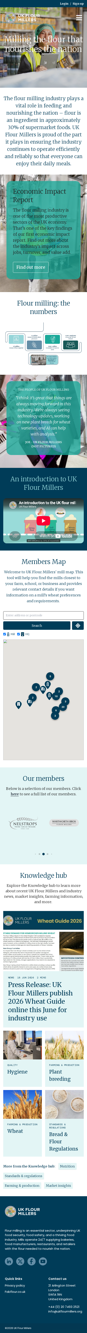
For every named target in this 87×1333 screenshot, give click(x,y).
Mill (13, 634)
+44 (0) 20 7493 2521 (64, 1307)
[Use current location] (78, 625)
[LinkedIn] (9, 1261)
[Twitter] (20, 1261)
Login (64, 3)
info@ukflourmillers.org (65, 1311)
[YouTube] (43, 1261)
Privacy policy (15, 1285)
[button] (43, 690)
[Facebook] (32, 1261)
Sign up (78, 3)
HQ (27, 634)
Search (37, 626)
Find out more (30, 267)
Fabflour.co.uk (15, 1292)
